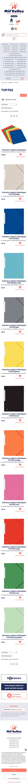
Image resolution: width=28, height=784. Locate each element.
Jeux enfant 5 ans (21, 61)
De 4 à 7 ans (14, 44)
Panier (17, 22)
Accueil (5, 82)
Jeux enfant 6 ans (9, 63)
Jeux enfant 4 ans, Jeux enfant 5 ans (15, 75)
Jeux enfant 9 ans (21, 65)
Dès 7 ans (7, 52)
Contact (14, 16)
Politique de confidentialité (14, 782)
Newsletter (14, 706)
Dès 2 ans (23, 46)
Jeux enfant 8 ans (9, 65)
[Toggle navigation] (14, 38)
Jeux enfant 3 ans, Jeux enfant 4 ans (15, 73)
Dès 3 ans (7, 48)
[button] (26, 749)
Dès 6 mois (23, 50)
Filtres (23, 95)
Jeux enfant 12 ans (15, 69)
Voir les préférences (14, 778)
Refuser (14, 774)
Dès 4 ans (23, 48)
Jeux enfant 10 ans (9, 67)
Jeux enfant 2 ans (9, 59)
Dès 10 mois (23, 44)
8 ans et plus (5, 44)
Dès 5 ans (7, 50)
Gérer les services (13, 766)
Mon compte (11, 23)
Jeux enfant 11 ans (21, 67)
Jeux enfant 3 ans (21, 59)
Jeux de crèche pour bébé (15, 55)
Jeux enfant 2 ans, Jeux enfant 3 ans (15, 71)
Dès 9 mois (23, 52)
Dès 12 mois (7, 46)
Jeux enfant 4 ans (9, 61)
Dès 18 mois (16, 46)
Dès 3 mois (15, 48)
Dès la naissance (15, 53)
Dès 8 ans (14, 52)
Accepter (14, 770)
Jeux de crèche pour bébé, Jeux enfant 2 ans (15, 57)
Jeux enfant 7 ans (21, 63)
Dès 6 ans (14, 50)
